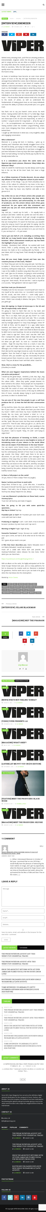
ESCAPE (25, 587)
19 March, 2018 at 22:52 (8, 856)
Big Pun (21, 584)
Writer (32, 592)
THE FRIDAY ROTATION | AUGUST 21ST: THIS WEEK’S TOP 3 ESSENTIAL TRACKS (27, 1134)
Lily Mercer (6, 26)
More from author (21, 681)
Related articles (8, 681)
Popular (13, 1127)
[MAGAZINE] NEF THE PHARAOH (28, 620)
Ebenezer (5, 587)
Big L (15, 584)
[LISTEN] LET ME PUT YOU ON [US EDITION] (21, 764)
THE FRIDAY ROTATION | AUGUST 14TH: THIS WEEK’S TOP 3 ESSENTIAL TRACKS (27, 1145)
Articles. (4, 18)
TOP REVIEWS (23, 948)
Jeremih (11, 590)
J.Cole (4, 590)
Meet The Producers (8, 773)
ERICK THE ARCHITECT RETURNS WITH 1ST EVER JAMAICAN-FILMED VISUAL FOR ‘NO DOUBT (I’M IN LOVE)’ (21, 971)
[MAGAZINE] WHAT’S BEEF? (14, 742)
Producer (30, 590)
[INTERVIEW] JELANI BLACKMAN (19, 607)
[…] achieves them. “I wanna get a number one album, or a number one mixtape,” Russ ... (23, 1070)
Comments (23, 1127)
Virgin (25, 592)
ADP (10, 584)
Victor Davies (13, 577)
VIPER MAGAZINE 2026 (21, 1209)
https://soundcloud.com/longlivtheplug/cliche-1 (18, 559)
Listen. (5, 751)
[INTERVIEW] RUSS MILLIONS (23, 1075)
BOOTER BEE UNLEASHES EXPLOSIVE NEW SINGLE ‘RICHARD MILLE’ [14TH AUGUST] (26, 1168)
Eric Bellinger (15, 587)
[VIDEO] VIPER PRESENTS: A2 (15, 721)
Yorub (38, 592)
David (34, 584)
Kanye (18, 590)
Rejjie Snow (6, 592)
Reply (41, 846)
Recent (4, 1127)
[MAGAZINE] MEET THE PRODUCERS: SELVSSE (22, 822)
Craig (28, 584)
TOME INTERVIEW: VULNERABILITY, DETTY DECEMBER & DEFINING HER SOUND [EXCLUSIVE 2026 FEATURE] (20, 989)
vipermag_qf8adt (21, 803)
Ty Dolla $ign (16, 592)
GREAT (31, 587)
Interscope (39, 587)
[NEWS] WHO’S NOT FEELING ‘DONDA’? (19, 700)
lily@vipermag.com (9, 1121)
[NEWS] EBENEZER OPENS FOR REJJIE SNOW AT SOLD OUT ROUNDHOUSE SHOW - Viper (20, 852)
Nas (24, 590)
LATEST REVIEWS (9, 948)
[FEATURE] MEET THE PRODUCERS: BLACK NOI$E (21, 800)
